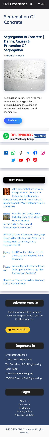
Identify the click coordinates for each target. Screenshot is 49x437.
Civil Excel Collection (16, 355)
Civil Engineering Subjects (19, 373)
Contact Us (24, 404)
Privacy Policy (24, 411)
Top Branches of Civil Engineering (23, 364)
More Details (19, 329)
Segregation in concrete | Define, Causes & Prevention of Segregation (24, 44)
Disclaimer (24, 408)
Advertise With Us (24, 415)
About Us (24, 401)
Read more (13, 120)
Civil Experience (15, 4)
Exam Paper (11, 369)
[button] (31, 4)
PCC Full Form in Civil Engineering (23, 378)
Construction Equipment (18, 359)
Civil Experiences (26, 429)
